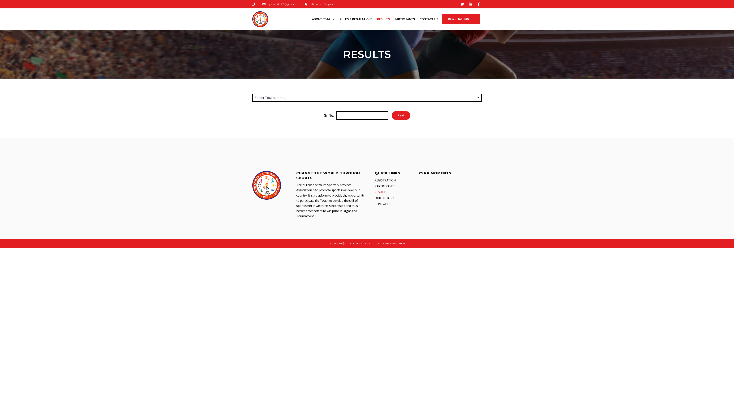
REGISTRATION (385, 180)
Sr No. (329, 115)
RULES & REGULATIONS (355, 19)
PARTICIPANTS (405, 19)
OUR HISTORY (384, 198)
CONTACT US (429, 19)
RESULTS (383, 19)
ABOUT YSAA (321, 19)
